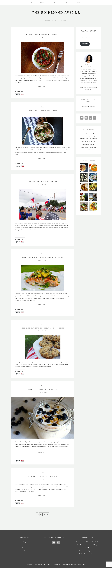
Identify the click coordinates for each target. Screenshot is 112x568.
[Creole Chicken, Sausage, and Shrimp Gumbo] (84, 187)
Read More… (88, 89)
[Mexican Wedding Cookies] (84, 178)
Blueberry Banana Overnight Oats (42, 389)
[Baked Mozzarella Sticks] (84, 197)
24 (41, 514)
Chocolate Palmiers (89, 144)
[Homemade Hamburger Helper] (93, 187)
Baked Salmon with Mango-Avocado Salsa (42, 257)
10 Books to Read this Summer (42, 476)
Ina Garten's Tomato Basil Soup (87, 545)
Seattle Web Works (52, 564)
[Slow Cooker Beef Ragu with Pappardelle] (93, 207)
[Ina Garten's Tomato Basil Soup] (93, 168)
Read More (42, 86)
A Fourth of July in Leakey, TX (42, 182)
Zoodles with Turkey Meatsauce (42, 35)
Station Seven (80, 564)
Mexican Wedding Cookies (87, 551)
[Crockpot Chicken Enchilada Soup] (84, 207)
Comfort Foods (87, 548)
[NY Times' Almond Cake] (93, 197)
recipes (42, 31)
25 (44, 514)
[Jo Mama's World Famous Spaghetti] (84, 168)
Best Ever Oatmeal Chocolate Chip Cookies (42, 328)
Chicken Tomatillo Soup (88, 141)
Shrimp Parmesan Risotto (87, 554)
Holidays (24, 548)
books (25, 545)
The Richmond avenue (56, 13)
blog (42, 178)
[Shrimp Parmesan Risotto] (93, 178)
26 (47, 514)
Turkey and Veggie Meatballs (42, 110)
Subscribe (85, 44)
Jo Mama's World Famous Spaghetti (87, 542)
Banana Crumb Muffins (88, 134)
